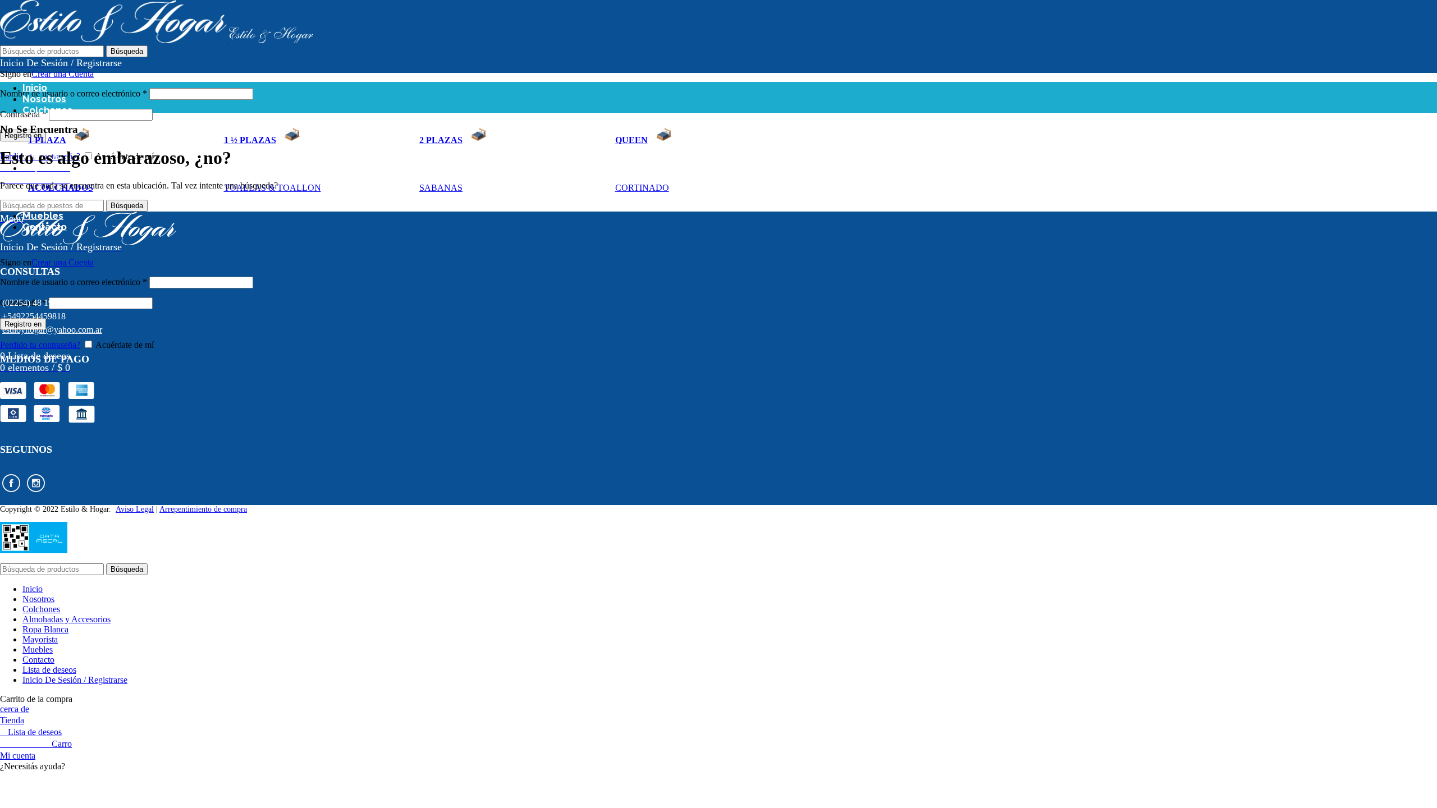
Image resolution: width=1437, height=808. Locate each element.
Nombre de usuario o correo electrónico (73, 93)
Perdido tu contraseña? (40, 345)
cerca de (14, 709)
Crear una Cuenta (62, 74)
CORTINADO (642, 187)
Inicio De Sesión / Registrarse (74, 680)
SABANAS (441, 187)
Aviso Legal (135, 509)
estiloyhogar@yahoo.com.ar (52, 329)
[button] (718, 766)
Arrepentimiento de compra (203, 509)
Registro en (23, 135)
